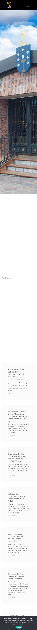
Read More (11, 393)
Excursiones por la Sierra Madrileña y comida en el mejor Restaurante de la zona (17, 416)
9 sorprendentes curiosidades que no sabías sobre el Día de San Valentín (18, 457)
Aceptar (19, 627)
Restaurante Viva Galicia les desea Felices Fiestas (16, 576)
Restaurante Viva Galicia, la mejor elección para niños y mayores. (17, 373)
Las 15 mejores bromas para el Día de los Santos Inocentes (17, 537)
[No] (35, 623)
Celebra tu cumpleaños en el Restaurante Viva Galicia (16, 497)
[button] (28, 6)
